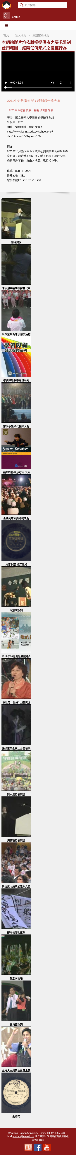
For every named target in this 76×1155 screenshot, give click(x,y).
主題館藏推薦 (40, 35)
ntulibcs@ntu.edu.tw (23, 1136)
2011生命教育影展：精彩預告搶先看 (31, 110)
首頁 (6, 35)
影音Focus (38, 1139)
